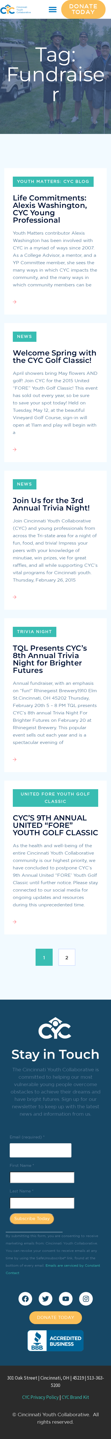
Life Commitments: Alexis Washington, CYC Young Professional (50, 209)
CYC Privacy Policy (40, 1397)
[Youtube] (66, 1299)
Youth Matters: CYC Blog (53, 182)
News (24, 337)
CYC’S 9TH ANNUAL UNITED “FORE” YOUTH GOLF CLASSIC (55, 825)
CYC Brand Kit (75, 1397)
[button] (52, 9)
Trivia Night (34, 632)
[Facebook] (25, 1299)
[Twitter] (45, 1299)
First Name (22, 1166)
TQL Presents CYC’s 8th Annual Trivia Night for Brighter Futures (50, 659)
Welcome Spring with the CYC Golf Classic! (54, 356)
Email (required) (27, 1137)
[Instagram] (86, 1299)
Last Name (22, 1191)
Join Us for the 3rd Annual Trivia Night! (51, 504)
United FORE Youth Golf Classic (55, 798)
